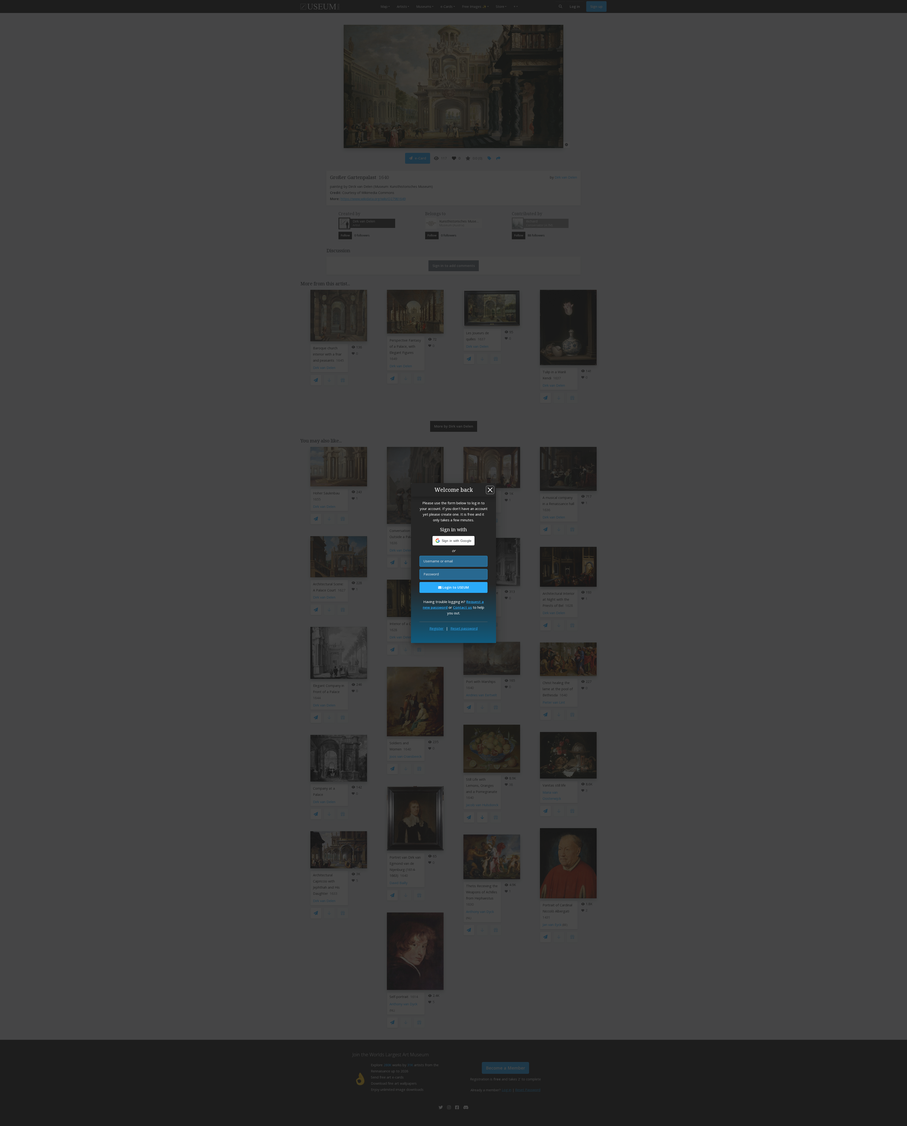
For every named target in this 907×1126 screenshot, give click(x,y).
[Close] (490, 489)
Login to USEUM (455, 587)
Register (436, 628)
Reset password (464, 628)
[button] (453, 540)
